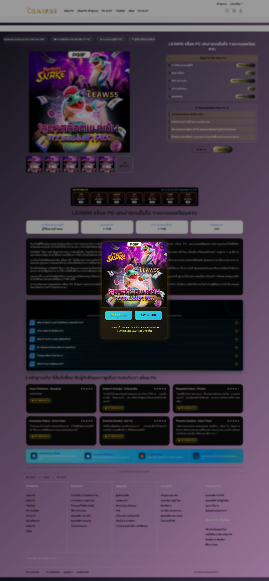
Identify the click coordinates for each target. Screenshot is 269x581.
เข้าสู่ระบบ (119, 315)
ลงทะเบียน (148, 315)
